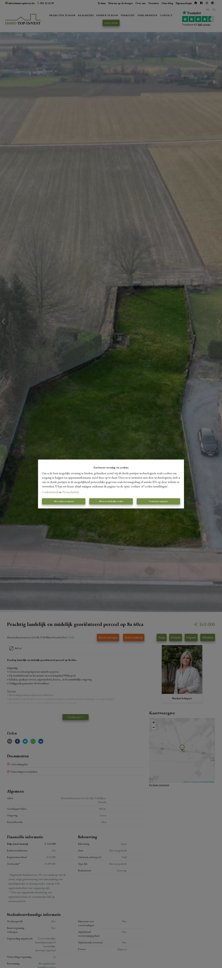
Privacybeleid (70, 492)
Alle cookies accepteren (64, 501)
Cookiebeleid (50, 492)
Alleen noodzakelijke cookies (111, 501)
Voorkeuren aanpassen (158, 501)
